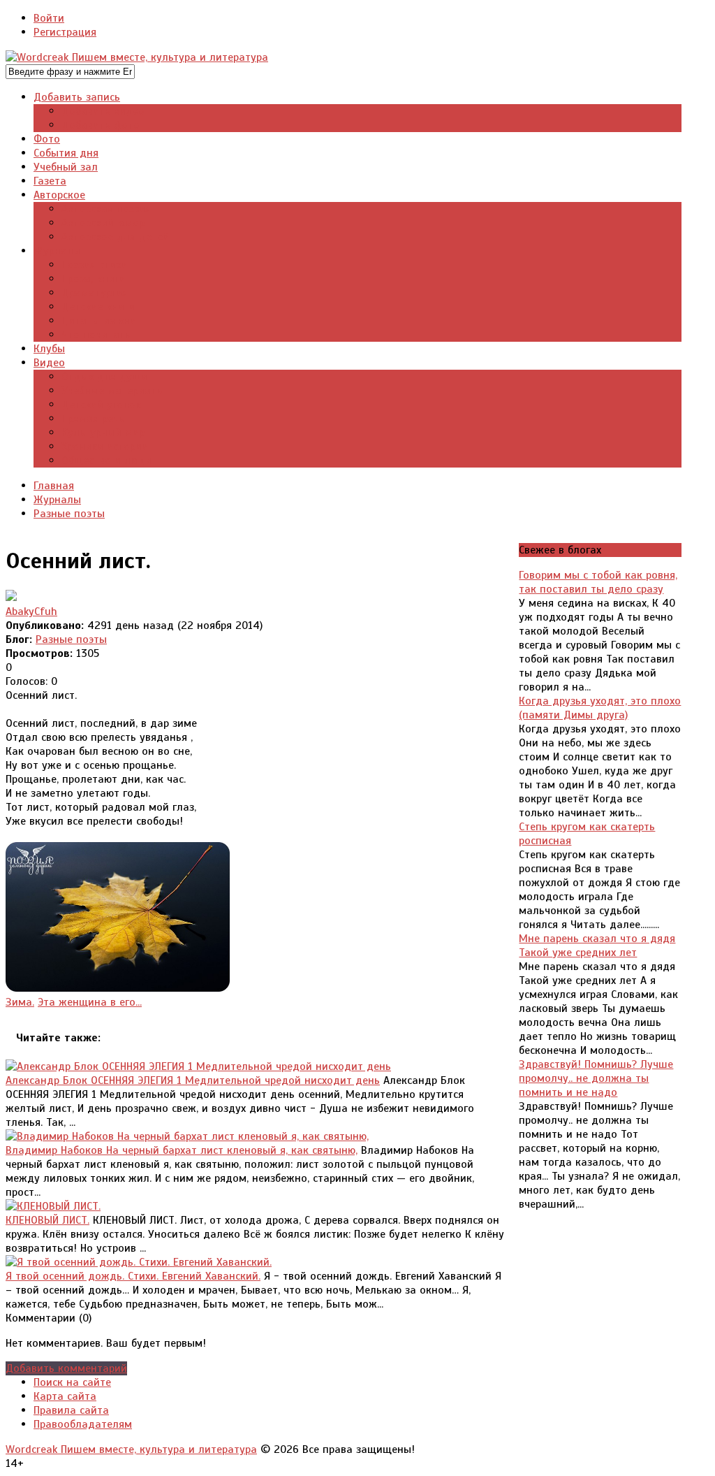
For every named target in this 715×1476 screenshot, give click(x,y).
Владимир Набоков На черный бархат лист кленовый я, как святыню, (182, 1150)
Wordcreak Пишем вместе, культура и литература (131, 1449)
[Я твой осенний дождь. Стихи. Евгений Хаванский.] (139, 1262)
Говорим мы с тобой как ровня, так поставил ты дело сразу (598, 582)
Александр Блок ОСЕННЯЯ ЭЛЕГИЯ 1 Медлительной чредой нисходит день (193, 1080)
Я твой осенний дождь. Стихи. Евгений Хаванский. (133, 1276)
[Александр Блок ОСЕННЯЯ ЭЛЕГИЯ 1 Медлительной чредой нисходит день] (198, 1066)
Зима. (20, 1002)
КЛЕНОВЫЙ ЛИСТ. (47, 1220)
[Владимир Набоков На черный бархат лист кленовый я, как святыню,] (187, 1136)
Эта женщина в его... (90, 1002)
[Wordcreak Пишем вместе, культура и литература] (137, 57)
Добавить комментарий (66, 1368)
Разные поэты (71, 639)
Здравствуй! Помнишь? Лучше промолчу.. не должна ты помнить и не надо (596, 1078)
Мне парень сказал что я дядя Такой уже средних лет (597, 946)
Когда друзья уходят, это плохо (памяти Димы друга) (600, 708)
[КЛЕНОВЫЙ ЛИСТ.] (53, 1206)
